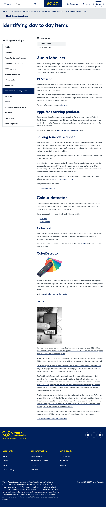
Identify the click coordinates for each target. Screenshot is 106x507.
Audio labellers (45, 44)
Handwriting (9, 85)
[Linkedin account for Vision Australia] (100, 435)
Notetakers (9, 113)
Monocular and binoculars (15, 107)
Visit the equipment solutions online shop (52, 419)
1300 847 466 (65, 456)
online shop (63, 105)
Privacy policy (36, 456)
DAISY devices (10, 69)
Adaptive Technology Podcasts (68, 130)
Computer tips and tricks (14, 63)
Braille (7, 47)
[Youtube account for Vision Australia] (87, 435)
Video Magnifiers (12, 124)
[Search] (35, 4)
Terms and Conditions (39, 461)
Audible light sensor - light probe (55, 294)
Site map (34, 470)
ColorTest (43, 219)
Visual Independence (47, 189)
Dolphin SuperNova (12, 74)
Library (5, 461)
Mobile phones (11, 102)
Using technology (15, 41)
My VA (4, 465)
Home (4, 456)
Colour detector (45, 48)
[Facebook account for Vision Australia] (94, 435)
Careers (63, 465)
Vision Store (7, 470)
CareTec (84, 244)
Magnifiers (9, 96)
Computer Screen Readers (15, 58)
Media (33, 465)
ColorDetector (45, 222)
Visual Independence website (62, 179)
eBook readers (10, 80)
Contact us (64, 461)
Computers (9, 52)
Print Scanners (10, 118)
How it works (42, 301)
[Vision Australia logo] (53, 3)
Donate (98, 4)
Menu (9, 4)
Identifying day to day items (16, 91)
